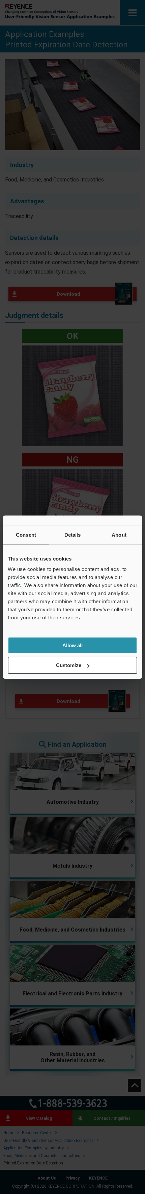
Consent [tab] (26, 535)
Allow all (72, 645)
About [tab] (119, 535)
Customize (68, 665)
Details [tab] (72, 535)
